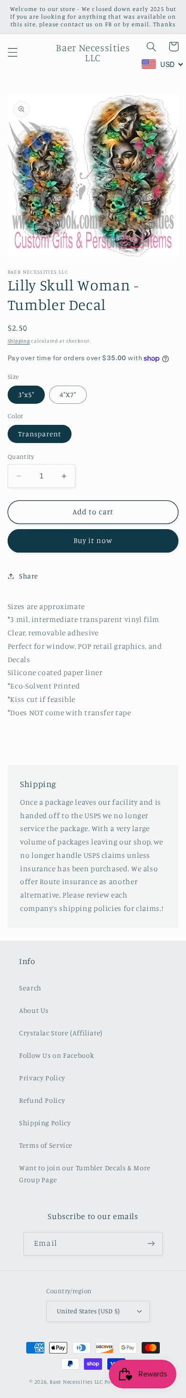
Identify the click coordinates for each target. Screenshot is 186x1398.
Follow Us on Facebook (56, 1055)
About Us (34, 1010)
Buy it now (93, 540)
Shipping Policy (45, 1123)
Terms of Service (45, 1145)
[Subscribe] (151, 1243)
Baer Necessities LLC (76, 1381)
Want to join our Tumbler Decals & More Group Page (85, 1174)
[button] (12, 53)
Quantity (21, 456)
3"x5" (26, 394)
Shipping (19, 341)
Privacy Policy (42, 1078)
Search (30, 988)
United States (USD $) (88, 1311)
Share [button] (28, 576)
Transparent (40, 434)
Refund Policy (42, 1100)
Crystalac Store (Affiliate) (61, 1033)
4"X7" (68, 394)
